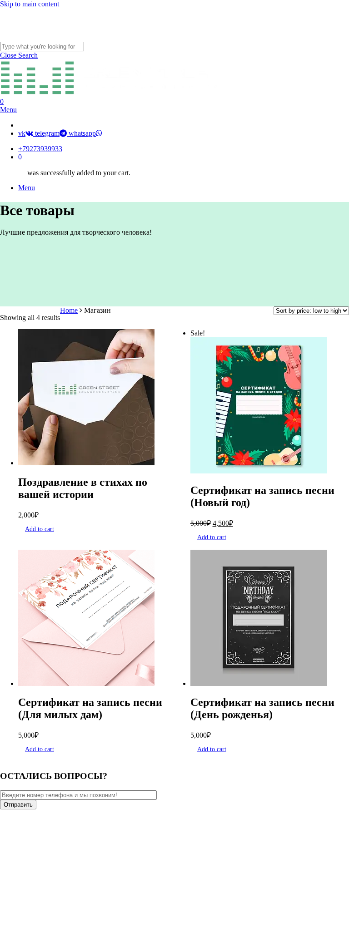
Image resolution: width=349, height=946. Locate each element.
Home (69, 310)
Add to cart (39, 528)
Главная (87, 853)
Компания (92, 867)
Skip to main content (29, 4)
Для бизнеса (97, 894)
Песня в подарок (106, 880)
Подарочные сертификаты (130, 908)
